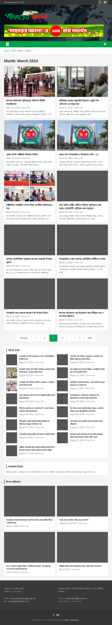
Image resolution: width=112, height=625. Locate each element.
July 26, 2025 (11, 572)
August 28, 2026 (26, 401)
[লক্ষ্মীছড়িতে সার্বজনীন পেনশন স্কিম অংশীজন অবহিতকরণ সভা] (29, 186)
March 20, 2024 (12, 212)
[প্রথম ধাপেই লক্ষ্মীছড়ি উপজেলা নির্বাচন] (29, 135)
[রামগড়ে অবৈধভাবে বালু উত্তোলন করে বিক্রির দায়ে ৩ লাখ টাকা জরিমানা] (82, 293)
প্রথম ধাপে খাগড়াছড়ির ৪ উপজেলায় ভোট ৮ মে (78, 154)
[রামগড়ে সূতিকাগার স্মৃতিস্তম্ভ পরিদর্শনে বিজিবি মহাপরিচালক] (29, 81)
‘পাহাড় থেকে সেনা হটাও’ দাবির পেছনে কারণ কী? (74, 520)
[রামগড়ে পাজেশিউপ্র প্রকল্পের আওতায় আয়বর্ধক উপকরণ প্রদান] (29, 240)
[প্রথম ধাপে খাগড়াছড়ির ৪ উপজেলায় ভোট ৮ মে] (82, 135)
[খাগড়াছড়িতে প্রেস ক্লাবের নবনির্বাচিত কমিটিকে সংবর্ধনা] (82, 240)
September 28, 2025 (68, 523)
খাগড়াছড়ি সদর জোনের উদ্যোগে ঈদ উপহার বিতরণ (27, 312)
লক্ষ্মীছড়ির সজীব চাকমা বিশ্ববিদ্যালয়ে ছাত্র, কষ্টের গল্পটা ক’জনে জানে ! (80, 566)
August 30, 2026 (77, 362)
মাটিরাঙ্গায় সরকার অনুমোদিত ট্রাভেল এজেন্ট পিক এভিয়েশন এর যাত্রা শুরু (79, 102)
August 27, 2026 (26, 427)
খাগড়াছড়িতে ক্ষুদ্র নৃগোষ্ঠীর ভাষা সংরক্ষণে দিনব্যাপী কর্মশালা (37, 434)
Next (90, 338)
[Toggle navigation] (7, 44)
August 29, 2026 (77, 375)
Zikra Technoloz (71, 620)
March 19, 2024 (12, 316)
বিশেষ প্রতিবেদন (13, 481)
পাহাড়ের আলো (25, 108)
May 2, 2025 (64, 569)
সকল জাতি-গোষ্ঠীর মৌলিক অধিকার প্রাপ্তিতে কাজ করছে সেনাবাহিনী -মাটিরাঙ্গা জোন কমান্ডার (80, 206)
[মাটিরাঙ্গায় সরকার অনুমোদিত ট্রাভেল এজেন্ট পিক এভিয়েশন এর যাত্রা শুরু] (82, 81)
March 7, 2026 (12, 526)
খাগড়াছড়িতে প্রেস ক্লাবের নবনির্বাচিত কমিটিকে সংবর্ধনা (82, 258)
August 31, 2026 (26, 362)
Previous (24, 338)
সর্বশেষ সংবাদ (14, 350)
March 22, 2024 (12, 108)
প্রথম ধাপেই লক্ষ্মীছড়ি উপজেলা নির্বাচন (22, 154)
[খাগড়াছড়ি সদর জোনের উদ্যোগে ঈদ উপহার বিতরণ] (29, 293)
